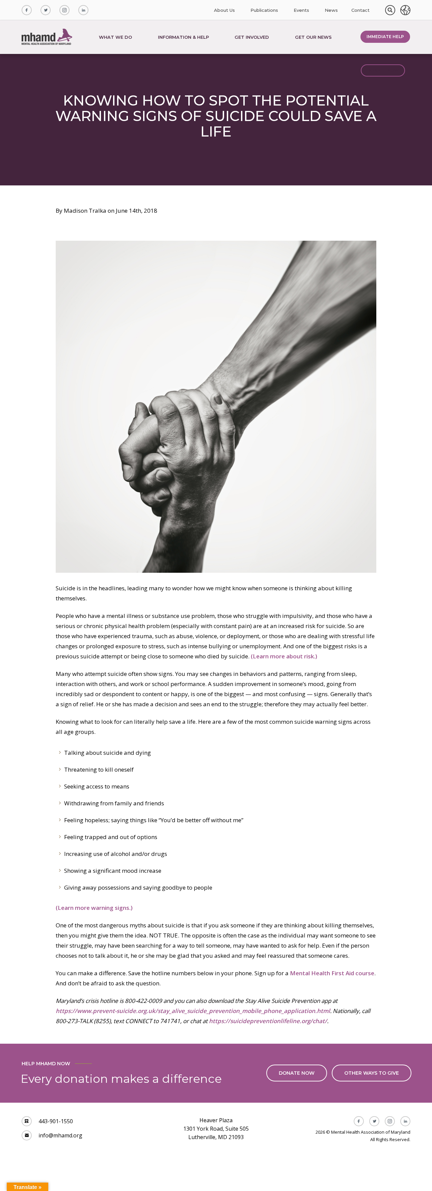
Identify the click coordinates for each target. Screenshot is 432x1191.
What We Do (115, 37)
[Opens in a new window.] (27, 10)
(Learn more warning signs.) (94, 908)
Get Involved (252, 37)
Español (405, 10)
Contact (360, 10)
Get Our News (313, 37)
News (331, 10)
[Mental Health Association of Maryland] (48, 37)
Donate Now (383, 70)
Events (301, 10)
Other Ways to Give (371, 1073)
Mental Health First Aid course (332, 973)
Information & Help (183, 37)
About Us (224, 10)
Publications (264, 10)
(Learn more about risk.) (284, 656)
